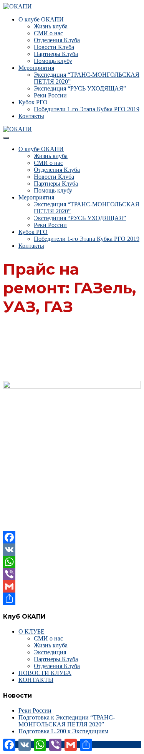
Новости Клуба (54, 47)
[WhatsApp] (72, 562)
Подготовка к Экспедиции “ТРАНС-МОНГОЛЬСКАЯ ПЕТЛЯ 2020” (66, 721)
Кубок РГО (33, 102)
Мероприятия (36, 67)
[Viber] (72, 574)
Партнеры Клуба (56, 54)
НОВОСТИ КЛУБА (44, 673)
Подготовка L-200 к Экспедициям (63, 731)
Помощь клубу (53, 61)
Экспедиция (50, 652)
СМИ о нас (48, 33)
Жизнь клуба (51, 26)
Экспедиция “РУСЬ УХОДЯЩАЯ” (80, 88)
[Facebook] (72, 537)
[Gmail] (72, 586)
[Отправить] (72, 599)
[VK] (72, 549)
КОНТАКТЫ (35, 680)
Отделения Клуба (57, 40)
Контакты (31, 116)
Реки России (50, 95)
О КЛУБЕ (31, 631)
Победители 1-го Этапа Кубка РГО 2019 (86, 109)
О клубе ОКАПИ (41, 19)
